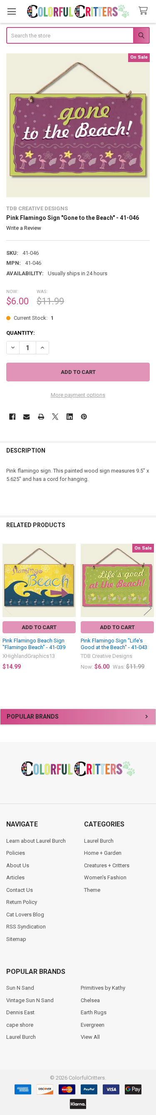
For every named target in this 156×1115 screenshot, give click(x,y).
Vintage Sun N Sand (30, 1000)
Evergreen (92, 1025)
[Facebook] (12, 417)
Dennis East (20, 1012)
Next (147, 608)
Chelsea (90, 1000)
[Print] (41, 417)
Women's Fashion (105, 877)
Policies (15, 853)
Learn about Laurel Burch (36, 841)
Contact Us (19, 890)
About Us (17, 865)
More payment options (78, 395)
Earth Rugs (93, 1012)
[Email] (26, 417)
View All (90, 1037)
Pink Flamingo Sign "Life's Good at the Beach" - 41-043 (114, 643)
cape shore (19, 1025)
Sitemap (16, 939)
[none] (78, 125)
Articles (15, 877)
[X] (55, 417)
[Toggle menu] (11, 11)
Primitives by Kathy (103, 988)
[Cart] (145, 11)
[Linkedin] (70, 417)
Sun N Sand (20, 988)
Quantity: (20, 333)
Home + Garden (102, 853)
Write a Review (23, 228)
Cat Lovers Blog (25, 914)
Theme (92, 890)
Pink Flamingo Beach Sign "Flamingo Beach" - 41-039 (33, 643)
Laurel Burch (99, 841)
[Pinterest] (84, 417)
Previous (8, 608)
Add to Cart (39, 627)
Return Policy (21, 902)
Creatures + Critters (106, 865)
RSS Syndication (26, 926)
